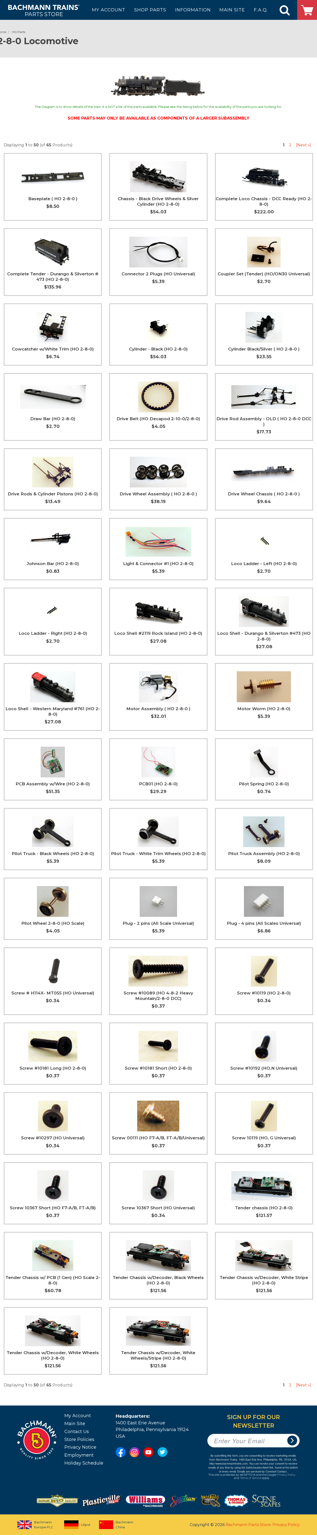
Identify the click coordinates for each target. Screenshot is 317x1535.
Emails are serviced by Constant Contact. (262, 1471)
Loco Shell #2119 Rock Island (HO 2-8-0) (158, 633)
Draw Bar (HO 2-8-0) (52, 418)
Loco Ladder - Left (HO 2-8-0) (264, 563)
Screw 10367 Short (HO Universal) (158, 1207)
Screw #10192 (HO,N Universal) (263, 1068)
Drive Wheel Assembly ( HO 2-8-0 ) (158, 493)
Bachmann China (124, 1524)
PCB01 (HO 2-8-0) (158, 783)
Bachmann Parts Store (248, 1524)
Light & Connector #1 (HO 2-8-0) (158, 563)
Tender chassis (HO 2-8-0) (264, 1207)
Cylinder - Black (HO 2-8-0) (158, 349)
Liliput (85, 1525)
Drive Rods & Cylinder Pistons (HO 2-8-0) (53, 493)
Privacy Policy (286, 1474)
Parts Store (44, 14)
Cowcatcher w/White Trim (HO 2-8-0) (53, 349)
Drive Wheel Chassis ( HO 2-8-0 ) (264, 493)
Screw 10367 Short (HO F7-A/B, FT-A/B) (53, 1207)
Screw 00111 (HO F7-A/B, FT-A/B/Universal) (158, 1137)
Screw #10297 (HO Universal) (53, 1137)
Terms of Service (250, 1478)
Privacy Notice (80, 1447)
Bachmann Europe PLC (43, 1524)
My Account (77, 1415)
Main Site (74, 1423)
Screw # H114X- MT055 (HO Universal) (52, 993)
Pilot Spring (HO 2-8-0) (264, 783)
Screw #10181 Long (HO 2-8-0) (53, 1068)
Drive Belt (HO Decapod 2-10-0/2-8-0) (158, 418)
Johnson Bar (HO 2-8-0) (53, 563)
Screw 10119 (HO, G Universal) (264, 1137)
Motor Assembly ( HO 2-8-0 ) (158, 708)
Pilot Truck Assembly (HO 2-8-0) (264, 853)
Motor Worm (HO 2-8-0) (264, 708)
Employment (79, 1455)
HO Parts (18, 32)
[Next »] (303, 145)
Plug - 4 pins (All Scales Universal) (264, 923)
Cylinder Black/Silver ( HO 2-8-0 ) (264, 349)
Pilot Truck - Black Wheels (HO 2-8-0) (53, 853)
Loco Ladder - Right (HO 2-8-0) (53, 633)
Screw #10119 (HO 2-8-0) (264, 993)
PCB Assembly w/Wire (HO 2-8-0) (53, 783)
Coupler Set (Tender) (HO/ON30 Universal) (264, 273)
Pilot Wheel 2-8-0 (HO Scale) (52, 923)
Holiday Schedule (83, 1463)
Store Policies (79, 1439)
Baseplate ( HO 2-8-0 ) (53, 198)
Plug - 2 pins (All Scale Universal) (158, 923)
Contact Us (76, 1431)
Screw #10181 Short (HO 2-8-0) (158, 1068)
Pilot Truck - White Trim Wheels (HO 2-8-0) (158, 853)
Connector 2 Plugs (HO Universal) (158, 273)
